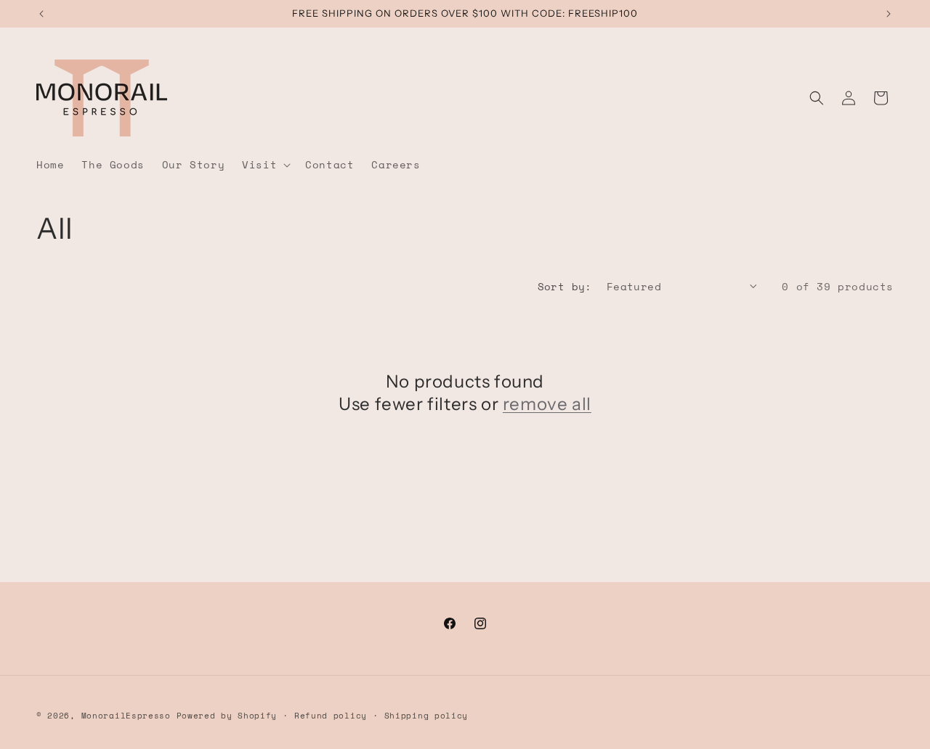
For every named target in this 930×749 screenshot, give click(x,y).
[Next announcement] (889, 14)
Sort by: (565, 286)
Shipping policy (426, 715)
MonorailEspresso (129, 715)
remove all (547, 403)
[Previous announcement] (41, 14)
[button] (264, 165)
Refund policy (330, 715)
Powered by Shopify (227, 715)
